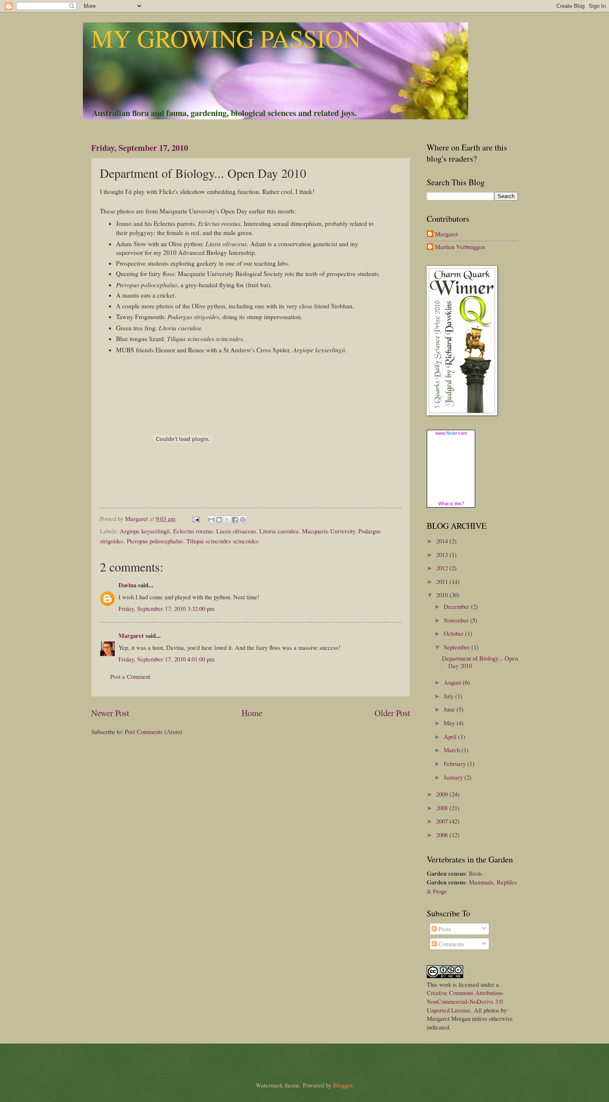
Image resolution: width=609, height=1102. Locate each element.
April (451, 736)
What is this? (451, 503)
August (453, 682)
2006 (443, 835)
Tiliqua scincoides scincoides (222, 541)
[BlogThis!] (219, 520)
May (450, 723)
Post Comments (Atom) (153, 731)
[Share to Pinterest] (243, 520)
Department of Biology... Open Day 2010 (480, 662)
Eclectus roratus (193, 531)
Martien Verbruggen (460, 247)
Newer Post (110, 713)
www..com (451, 433)
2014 (443, 541)
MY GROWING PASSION (226, 38)
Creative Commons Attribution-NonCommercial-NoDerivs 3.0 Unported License (465, 1001)
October (454, 633)
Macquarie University (328, 531)
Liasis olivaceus (236, 531)
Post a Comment (130, 676)
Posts (444, 929)
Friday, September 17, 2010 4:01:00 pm (166, 659)
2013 (443, 554)
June (450, 709)
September (457, 647)
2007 (443, 821)
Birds (475, 873)
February (455, 763)
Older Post (392, 713)
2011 (443, 581)
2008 (443, 808)
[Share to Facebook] (235, 520)
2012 (443, 568)
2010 (443, 595)
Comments (450, 944)
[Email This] (211, 520)
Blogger (342, 1085)
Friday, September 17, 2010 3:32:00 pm (166, 608)
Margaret (131, 635)
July (449, 696)
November (457, 620)
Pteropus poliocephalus (155, 541)
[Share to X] (227, 520)
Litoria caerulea (279, 531)
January (454, 777)
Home (252, 713)
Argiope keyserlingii (145, 531)
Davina (127, 585)
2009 (443, 794)
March (453, 750)
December (457, 606)
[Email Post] (195, 518)
